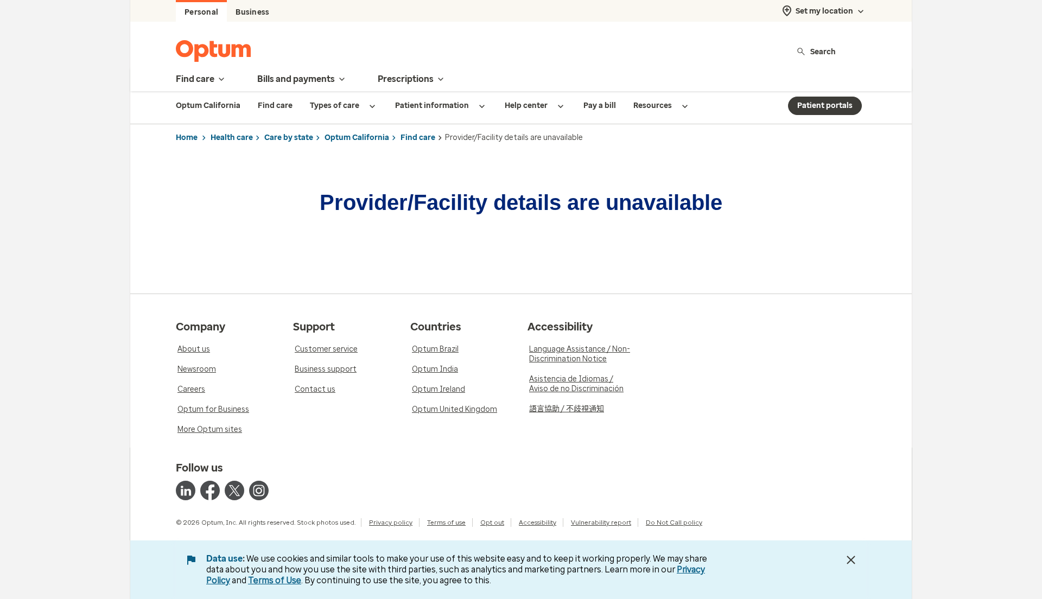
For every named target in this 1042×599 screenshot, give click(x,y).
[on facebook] (210, 490)
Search (823, 51)
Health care (232, 137)
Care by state (288, 137)
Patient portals (825, 105)
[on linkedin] (185, 490)
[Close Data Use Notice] (850, 559)
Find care (418, 137)
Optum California (357, 137)
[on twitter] (234, 490)
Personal (201, 12)
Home (187, 137)
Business (252, 12)
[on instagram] (259, 490)
